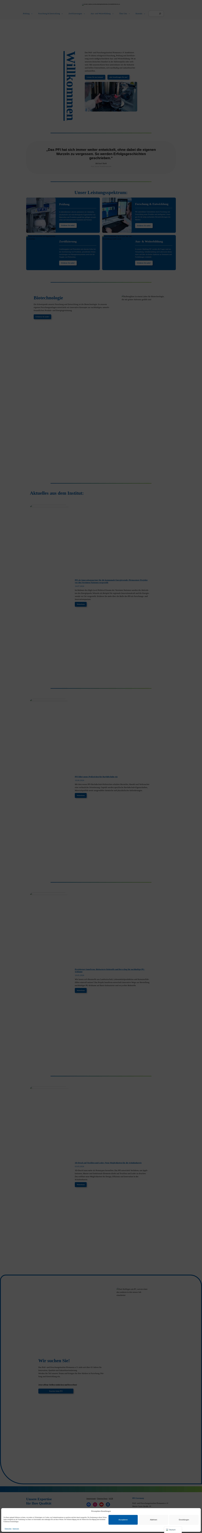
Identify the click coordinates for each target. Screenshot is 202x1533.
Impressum (16, 1528)
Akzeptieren (123, 1520)
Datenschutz (8, 1528)
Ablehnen (153, 1520)
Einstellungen (184, 1520)
